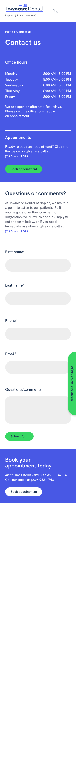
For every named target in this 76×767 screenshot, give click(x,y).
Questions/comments (23, 389)
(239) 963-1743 (16, 156)
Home (9, 32)
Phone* (11, 320)
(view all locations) (25, 15)
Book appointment (24, 169)
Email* (10, 353)
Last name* (14, 285)
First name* (14, 251)
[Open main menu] (66, 11)
